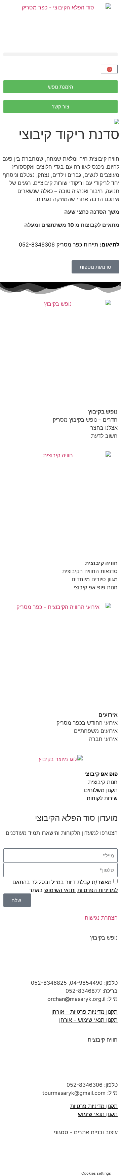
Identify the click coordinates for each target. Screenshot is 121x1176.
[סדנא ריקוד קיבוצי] (60, 121)
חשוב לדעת (103, 435)
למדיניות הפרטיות (97, 890)
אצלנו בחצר (104, 427)
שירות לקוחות (102, 798)
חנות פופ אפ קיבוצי (96, 587)
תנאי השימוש (59, 890)
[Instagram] (72, 1063)
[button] (60, 54)
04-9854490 (86, 982)
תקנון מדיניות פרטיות (94, 1106)
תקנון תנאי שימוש (98, 1114)
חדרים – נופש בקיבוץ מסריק (85, 419)
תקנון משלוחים (101, 790)
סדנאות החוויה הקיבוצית (90, 571)
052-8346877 (83, 990)
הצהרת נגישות (101, 917)
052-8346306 (37, 244)
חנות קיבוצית (103, 782)
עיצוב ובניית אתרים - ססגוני (86, 1132)
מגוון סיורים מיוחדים (95, 579)
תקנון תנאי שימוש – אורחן (88, 1019)
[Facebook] (109, 961)
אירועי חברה (103, 739)
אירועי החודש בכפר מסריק (86, 722)
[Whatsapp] (112, 1154)
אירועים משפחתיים (96, 730)
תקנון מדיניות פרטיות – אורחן (84, 1011)
